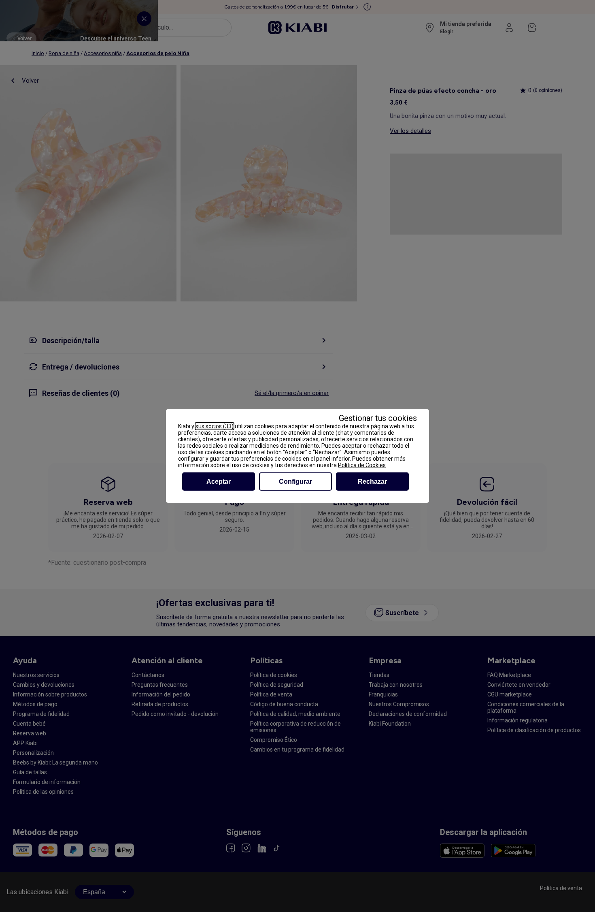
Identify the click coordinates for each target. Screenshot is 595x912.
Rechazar (372, 481)
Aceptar (218, 481)
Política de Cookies (362, 465)
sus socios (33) (215, 426)
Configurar (295, 481)
